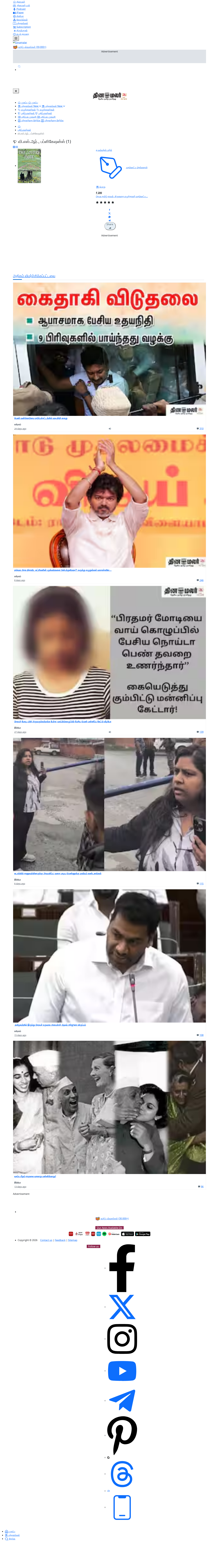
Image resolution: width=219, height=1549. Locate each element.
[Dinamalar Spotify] (104, 1234)
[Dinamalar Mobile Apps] (122, 1507)
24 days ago (20, 428)
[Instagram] (122, 1338)
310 (201, 428)
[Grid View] (14, 147)
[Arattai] (108, 1490)
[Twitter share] (109, 213)
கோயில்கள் (22, 19)
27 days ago (20, 732)
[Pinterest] (122, 1435)
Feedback (60, 1240)
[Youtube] (122, 1370)
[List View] (17, 147)
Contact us (46, 1240)
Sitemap (72, 1240)
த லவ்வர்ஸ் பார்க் (104, 150)
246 (201, 580)
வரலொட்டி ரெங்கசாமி (136, 167)
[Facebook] (122, 1268)
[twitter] (122, 1306)
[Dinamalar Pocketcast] (114, 1234)
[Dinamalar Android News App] (71, 1234)
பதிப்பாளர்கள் (24, 130)
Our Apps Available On (109, 1227)
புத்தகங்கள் (22, 23)
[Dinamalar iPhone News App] (93, 1234)
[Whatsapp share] (109, 216)
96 (202, 1186)
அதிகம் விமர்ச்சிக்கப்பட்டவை (34, 275)
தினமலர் (20, 1)
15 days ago (20, 1035)
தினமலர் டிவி (23, 5)
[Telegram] (122, 1400)
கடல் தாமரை (22, 34)
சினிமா (20, 16)
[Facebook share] (109, 209)
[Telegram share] (109, 220)
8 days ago (19, 580)
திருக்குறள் (22, 30)
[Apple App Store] (127, 1234)
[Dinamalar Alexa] (99, 1234)
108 (201, 1035)
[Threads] (122, 1473)
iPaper (20, 12)
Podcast (21, 9)
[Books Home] (19, 126)
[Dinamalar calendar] (87, 1234)
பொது (102, 186)
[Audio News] (111, 428)
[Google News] (108, 1457)
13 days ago (20, 1186)
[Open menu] (16, 38)
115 (201, 883)
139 (201, 732)
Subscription (23, 27)
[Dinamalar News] (109, 349)
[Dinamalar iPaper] (79, 1234)
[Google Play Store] (142, 1234)
